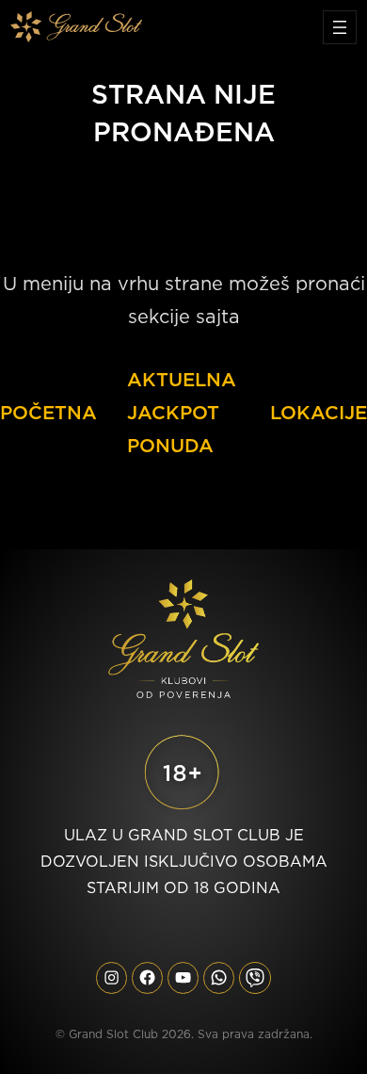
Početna (48, 412)
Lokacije (318, 412)
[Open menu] (340, 27)
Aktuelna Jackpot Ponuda (181, 412)
